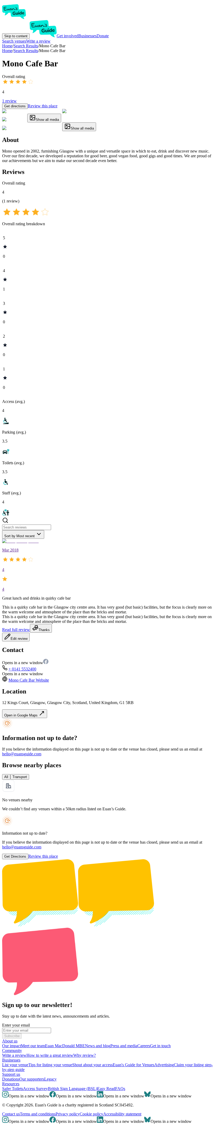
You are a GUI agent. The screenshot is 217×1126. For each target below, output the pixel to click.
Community (12, 1050)
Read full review (16, 629)
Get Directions (15, 856)
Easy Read (106, 1088)
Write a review (38, 41)
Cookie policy (91, 1114)
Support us (11, 1074)
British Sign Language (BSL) (72, 1088)
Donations (10, 1079)
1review (9, 101)
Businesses (87, 36)
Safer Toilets (12, 1088)
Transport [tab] (19, 777)
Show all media (47, 120)
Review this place (42, 106)
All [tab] (6, 777)
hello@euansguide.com (21, 754)
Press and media (123, 1046)
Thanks (44, 630)
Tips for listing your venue (50, 1065)
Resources (10, 1084)
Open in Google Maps (21, 715)
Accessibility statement (122, 1114)
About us (9, 1041)
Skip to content (16, 36)
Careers (143, 1046)
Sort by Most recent (19, 536)
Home (7, 50)
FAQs (120, 1088)
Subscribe (12, 1036)
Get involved (67, 36)
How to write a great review (49, 1055)
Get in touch (160, 1046)
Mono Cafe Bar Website (28, 680)
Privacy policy (68, 1114)
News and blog (97, 1046)
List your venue (15, 1065)
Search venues (14, 41)
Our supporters (31, 1079)
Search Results (25, 50)
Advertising (164, 1065)
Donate (103, 36)
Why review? (84, 1055)
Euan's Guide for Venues (133, 1065)
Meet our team (33, 1046)
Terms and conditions (38, 1114)
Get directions (15, 106)
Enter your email (16, 1025)
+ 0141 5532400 (22, 669)
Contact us (11, 1114)
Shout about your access (92, 1065)
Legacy (50, 1079)
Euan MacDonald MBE (65, 1046)
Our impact (11, 1046)
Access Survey (35, 1088)
